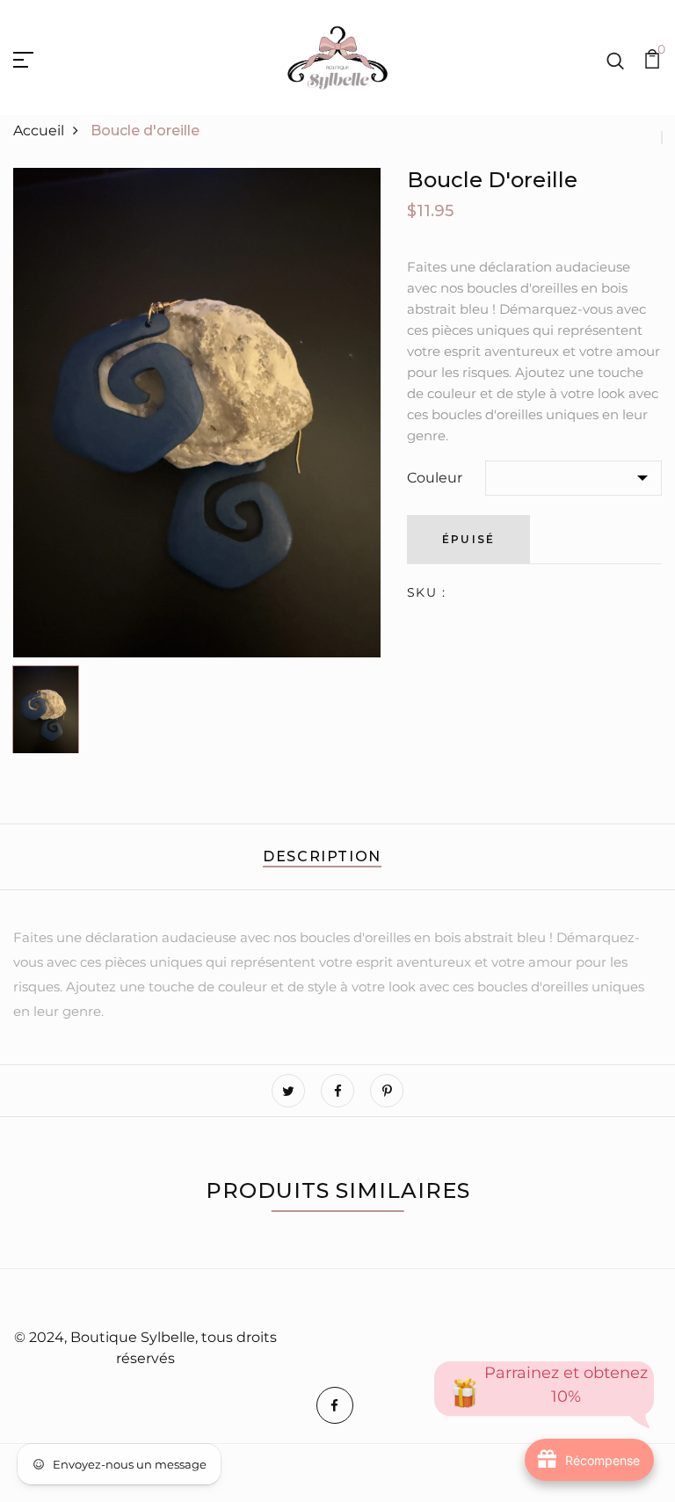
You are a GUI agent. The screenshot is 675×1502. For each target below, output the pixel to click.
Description (322, 856)
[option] (197, 412)
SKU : (426, 592)
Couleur (434, 477)
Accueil (38, 130)
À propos (320, 1300)
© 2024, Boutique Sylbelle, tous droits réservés (145, 1348)
